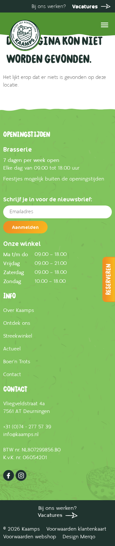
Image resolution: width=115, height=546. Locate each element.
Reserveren (108, 279)
